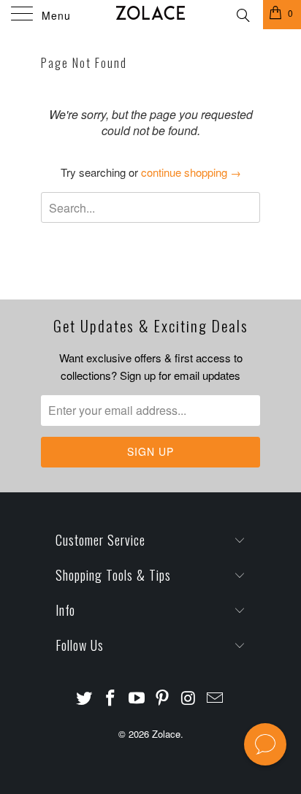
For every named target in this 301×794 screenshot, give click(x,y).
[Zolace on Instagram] (189, 697)
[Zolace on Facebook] (111, 697)
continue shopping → (191, 172)
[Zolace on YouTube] (137, 697)
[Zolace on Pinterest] (163, 697)
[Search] (242, 13)
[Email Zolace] (215, 697)
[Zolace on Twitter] (85, 697)
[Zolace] (150, 14)
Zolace (166, 734)
